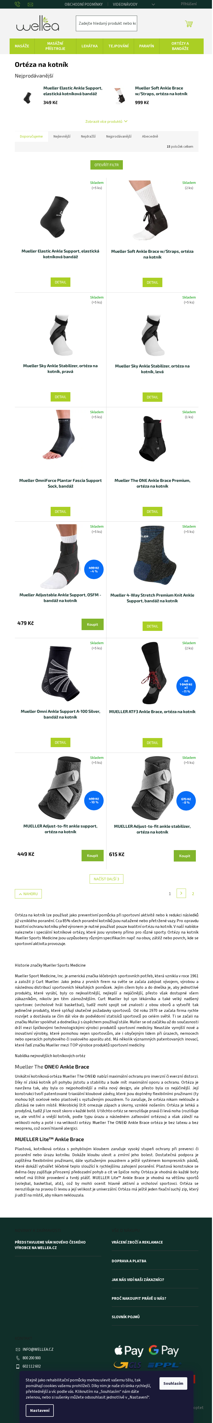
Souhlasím (173, 1383)
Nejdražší (88, 136)
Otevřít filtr (107, 165)
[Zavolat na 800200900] (21, 5)
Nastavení (39, 1410)
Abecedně (150, 136)
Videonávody (125, 4)
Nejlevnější (62, 136)
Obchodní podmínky (84, 4)
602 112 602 (32, 1366)
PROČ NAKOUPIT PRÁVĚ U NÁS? (139, 1298)
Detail (60, 282)
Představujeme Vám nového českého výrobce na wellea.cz (50, 1245)
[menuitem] (22, 46)
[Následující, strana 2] (181, 893)
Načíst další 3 (106, 879)
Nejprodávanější (118, 136)
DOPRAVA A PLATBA (129, 1261)
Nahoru (30, 893)
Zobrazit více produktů (103, 121)
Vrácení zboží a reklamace (137, 1242)
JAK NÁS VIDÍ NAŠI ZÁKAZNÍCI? (138, 1280)
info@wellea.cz (38, 1349)
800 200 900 (32, 1358)
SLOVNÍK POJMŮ (126, 1317)
